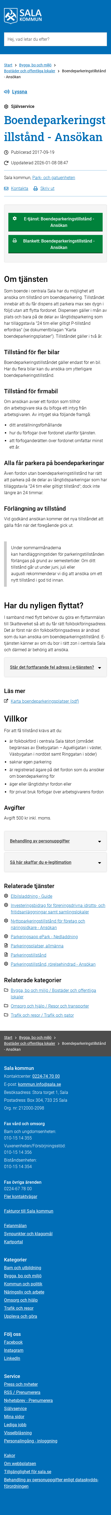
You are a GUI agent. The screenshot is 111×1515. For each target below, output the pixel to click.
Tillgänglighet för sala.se (27, 1471)
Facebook (13, 1342)
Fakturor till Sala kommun (28, 1211)
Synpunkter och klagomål (28, 1233)
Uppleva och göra (20, 1316)
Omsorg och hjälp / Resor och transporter (50, 1006)
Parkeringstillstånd (28, 955)
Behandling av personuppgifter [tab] (40, 841)
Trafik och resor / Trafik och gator (42, 1015)
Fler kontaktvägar (20, 1196)
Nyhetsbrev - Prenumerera (28, 1400)
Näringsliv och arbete (24, 1292)
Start (8, 65)
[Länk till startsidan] (23, 16)
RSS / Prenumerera (22, 1392)
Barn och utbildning (22, 1267)
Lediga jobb (15, 1424)
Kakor (9, 1455)
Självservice (15, 1408)
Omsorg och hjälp (21, 1300)
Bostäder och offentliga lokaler (29, 71)
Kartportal (13, 1241)
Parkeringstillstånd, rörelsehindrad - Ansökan (53, 964)
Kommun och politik (23, 1284)
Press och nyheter (21, 1384)
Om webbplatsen (20, 1463)
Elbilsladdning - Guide (31, 896)
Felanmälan (15, 1225)
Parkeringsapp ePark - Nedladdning (44, 936)
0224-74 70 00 (46, 1076)
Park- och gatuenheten (53, 177)
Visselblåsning (18, 1432)
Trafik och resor (18, 1308)
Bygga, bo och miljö (35, 65)
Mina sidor (14, 1416)
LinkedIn (12, 1358)
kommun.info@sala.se (39, 1084)
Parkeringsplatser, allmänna (37, 945)
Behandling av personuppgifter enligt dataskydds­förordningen (51, 1483)
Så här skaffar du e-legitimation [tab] (40, 862)
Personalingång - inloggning (30, 1441)
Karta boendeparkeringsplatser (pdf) (45, 701)
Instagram (13, 1350)
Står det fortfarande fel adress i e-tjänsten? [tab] (52, 667)
